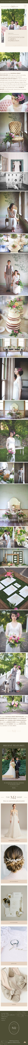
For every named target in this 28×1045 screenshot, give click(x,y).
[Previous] (4, 768)
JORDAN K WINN (11, 722)
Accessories (14, 881)
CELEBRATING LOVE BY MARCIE (8, 78)
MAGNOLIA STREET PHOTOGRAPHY (14, 716)
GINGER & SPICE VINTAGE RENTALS (17, 720)
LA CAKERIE (9, 724)
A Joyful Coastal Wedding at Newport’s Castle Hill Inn (14, 784)
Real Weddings (7, 776)
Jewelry (14, 963)
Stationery (14, 922)
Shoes (14, 1004)
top (25, 1042)
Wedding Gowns (14, 840)
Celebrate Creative (16, 1042)
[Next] (23, 768)
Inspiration (10, 33)
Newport (14, 787)
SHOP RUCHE (22, 724)
